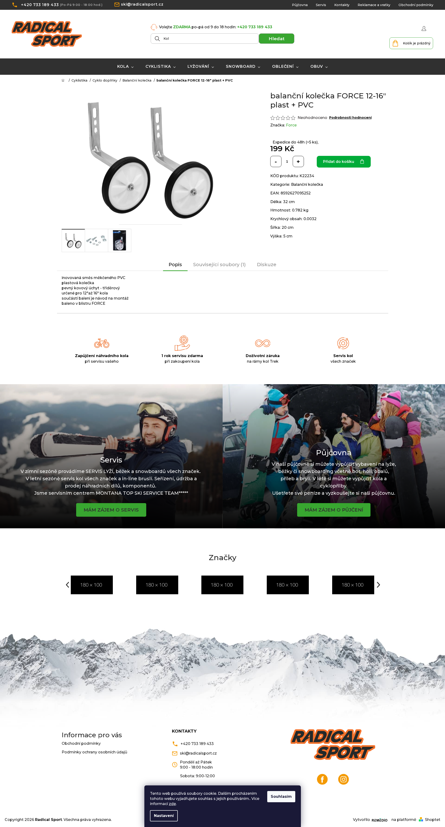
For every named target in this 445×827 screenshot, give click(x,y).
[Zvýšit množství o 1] (298, 161)
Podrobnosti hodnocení (350, 117)
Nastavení (164, 815)
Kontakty (341, 5)
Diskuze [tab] (266, 264)
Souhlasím (281, 796)
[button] (67, 585)
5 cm (287, 236)
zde (172, 804)
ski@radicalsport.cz (142, 4)
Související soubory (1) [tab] (219, 264)
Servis (321, 5)
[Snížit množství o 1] (275, 161)
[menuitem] (125, 66)
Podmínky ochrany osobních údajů (94, 752)
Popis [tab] (175, 264)
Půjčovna (300, 5)
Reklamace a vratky (374, 5)
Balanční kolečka (307, 184)
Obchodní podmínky (416, 5)
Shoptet (432, 819)
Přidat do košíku (338, 161)
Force (291, 125)
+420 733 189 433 (40, 5)
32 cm (289, 202)
